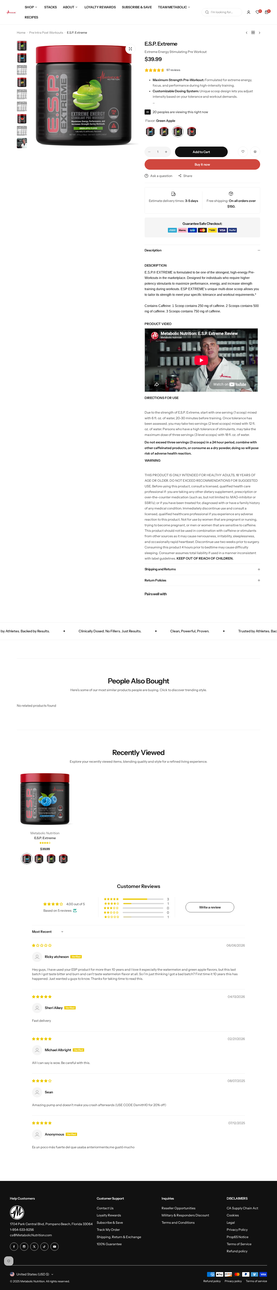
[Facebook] (14, 1247)
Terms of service (256, 1281)
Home (21, 32)
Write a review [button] (210, 907)
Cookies (233, 1215)
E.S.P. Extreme (45, 838)
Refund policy (237, 1251)
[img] (42, 945)
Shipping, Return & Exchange (119, 1237)
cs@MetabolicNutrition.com (31, 1235)
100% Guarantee (109, 1244)
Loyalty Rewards (109, 1215)
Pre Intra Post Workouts (46, 32)
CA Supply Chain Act (242, 1208)
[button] (45, 843)
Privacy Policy (237, 1230)
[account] (248, 12)
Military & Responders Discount (185, 1215)
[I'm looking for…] (207, 12)
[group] (83, 95)
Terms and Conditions (178, 1222)
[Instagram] (24, 1247)
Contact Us (105, 1208)
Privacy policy (233, 1281)
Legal (231, 1222)
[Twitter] (34, 1247)
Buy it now (202, 164)
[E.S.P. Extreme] (45, 799)
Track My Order (108, 1230)
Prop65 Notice (237, 1237)
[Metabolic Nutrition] (11, 12)
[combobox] (222, 12)
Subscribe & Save (110, 1222)
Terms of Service (239, 1244)
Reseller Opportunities (178, 1208)
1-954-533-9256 (22, 1230)
